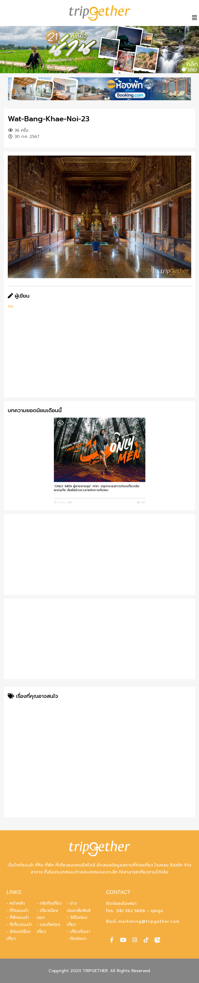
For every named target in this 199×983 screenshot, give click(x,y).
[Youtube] (123, 940)
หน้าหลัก (17, 903)
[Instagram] (134, 940)
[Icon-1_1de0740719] (157, 940)
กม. (11, 306)
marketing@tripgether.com (149, 921)
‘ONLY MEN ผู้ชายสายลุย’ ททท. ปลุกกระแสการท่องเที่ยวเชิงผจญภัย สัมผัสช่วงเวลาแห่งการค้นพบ (96, 488)
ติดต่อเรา (78, 938)
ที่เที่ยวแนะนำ (21, 924)
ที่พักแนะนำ (19, 917)
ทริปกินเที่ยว (51, 903)
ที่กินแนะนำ (19, 910)
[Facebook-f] (111, 940)
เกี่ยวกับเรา (80, 931)
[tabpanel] (99, 49)
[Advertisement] (99, 357)
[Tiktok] (146, 940)
